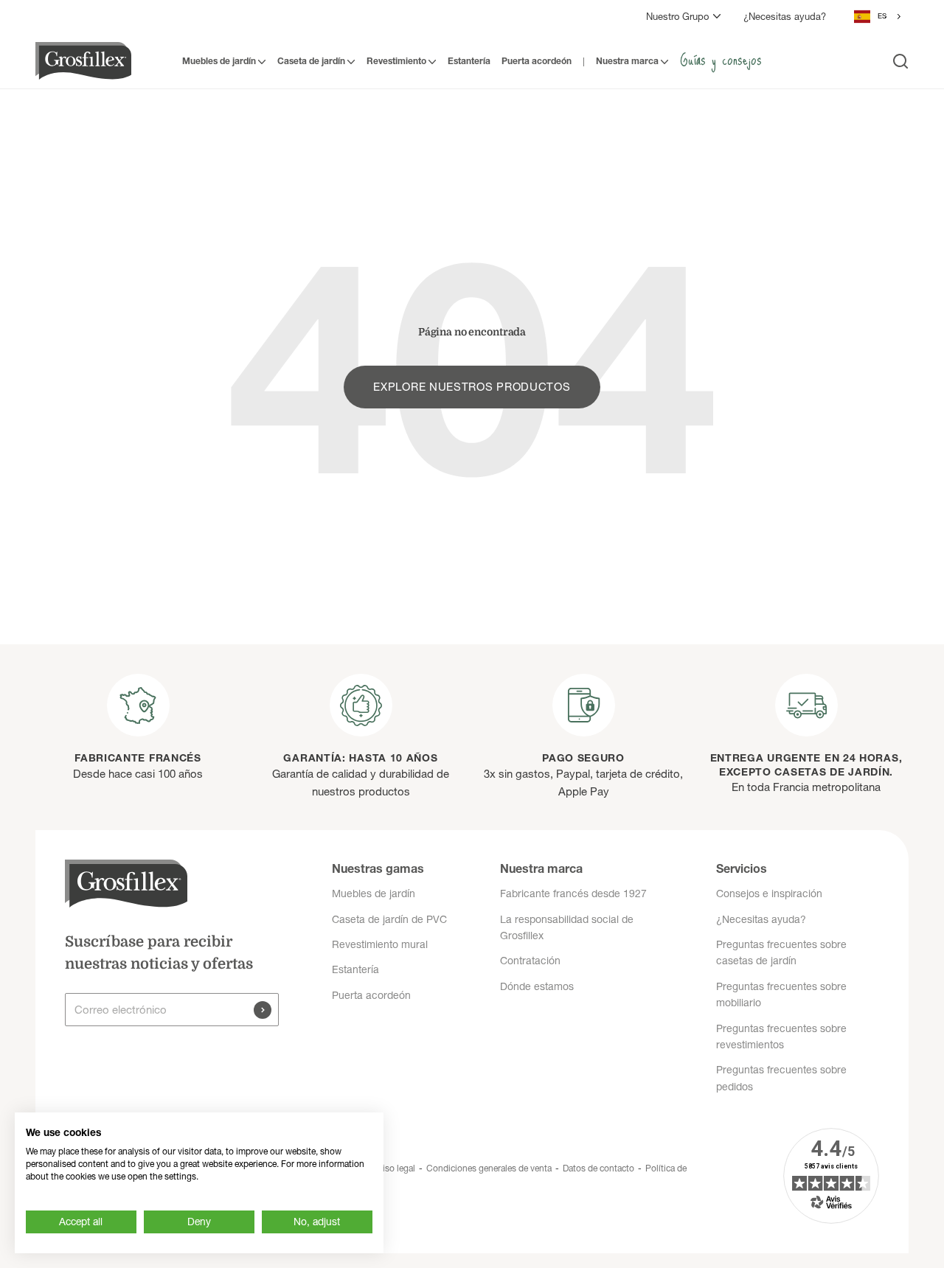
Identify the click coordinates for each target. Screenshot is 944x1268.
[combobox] (878, 16)
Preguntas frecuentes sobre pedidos (781, 1078)
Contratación (530, 960)
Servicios (741, 868)
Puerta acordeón (537, 60)
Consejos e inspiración (769, 893)
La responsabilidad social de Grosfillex (567, 927)
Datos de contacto (598, 1168)
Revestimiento (396, 60)
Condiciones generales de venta (489, 1168)
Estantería (469, 60)
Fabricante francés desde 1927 (573, 893)
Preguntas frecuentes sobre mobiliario (781, 994)
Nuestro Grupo (677, 16)
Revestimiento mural (380, 944)
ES (882, 16)
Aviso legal (393, 1168)
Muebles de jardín (219, 60)
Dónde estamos (537, 986)
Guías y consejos (721, 58)
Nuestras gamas (378, 868)
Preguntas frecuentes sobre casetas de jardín (781, 952)
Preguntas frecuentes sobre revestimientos (781, 1036)
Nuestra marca (627, 60)
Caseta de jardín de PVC (389, 919)
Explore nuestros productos (471, 387)
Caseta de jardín (311, 60)
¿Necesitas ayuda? (784, 16)
